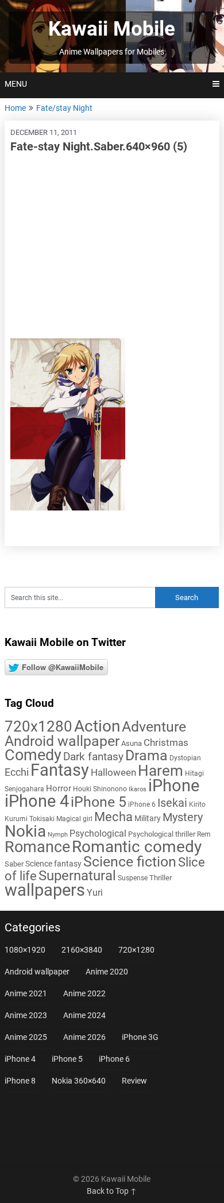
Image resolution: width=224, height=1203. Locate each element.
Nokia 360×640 (79, 1080)
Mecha (113, 817)
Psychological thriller (161, 834)
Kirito (197, 804)
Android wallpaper (62, 741)
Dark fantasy (93, 757)
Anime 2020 (107, 971)
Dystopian (185, 758)
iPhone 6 (142, 804)
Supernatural (77, 876)
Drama (146, 755)
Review (134, 1080)
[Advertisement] (112, 246)
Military (147, 818)
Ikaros (137, 789)
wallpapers (45, 890)
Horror (58, 788)
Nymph (58, 834)
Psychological (97, 833)
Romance (37, 847)
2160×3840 (81, 949)
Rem (204, 834)
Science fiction (129, 861)
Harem (160, 770)
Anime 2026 (84, 1037)
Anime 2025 (26, 1037)
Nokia (25, 831)
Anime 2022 (84, 993)
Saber (14, 864)
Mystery (183, 817)
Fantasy (59, 770)
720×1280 (136, 949)
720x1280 (38, 726)
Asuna (131, 743)
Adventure (154, 726)
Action (97, 726)
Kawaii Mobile (111, 29)
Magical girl (74, 819)
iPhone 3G (140, 1037)
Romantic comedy (137, 846)
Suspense (133, 878)
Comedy (33, 755)
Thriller (160, 877)
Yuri (95, 892)
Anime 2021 (26, 993)
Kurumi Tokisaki (30, 819)
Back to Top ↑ (112, 1191)
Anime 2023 (26, 1015)
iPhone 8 (20, 1080)
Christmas (166, 742)
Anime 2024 (84, 1015)
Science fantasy (53, 863)
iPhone (173, 785)
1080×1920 (25, 949)
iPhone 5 (98, 802)
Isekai (172, 803)
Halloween (113, 772)
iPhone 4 (37, 801)
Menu (16, 83)
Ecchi (17, 772)
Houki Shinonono (100, 789)
